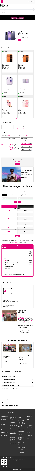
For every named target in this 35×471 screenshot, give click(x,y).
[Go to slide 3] (24, 44)
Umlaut (9, 135)
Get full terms (17, 40)
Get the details (18, 37)
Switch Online (21, 18)
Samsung (19, 321)
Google (24, 321)
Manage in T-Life (14, 18)
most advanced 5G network (23, 317)
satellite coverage (21, 318)
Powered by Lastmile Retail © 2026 (17, 469)
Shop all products (17, 118)
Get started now (24, 177)
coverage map (24, 135)
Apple (31, 320)
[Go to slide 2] (14, 44)
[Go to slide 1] (5, 44)
